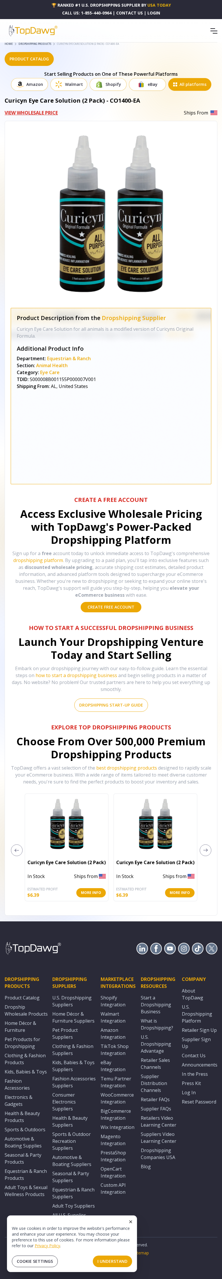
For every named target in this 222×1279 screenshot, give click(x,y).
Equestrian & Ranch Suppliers (73, 1193)
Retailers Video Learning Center (158, 1121)
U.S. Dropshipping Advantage (156, 1044)
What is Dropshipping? (157, 1024)
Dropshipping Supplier (134, 318)
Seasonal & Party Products (23, 1158)
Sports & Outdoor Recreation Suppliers (71, 1141)
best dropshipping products (126, 768)
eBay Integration (113, 1066)
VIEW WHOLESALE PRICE (31, 113)
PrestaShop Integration (113, 1156)
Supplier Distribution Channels (154, 1083)
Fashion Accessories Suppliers (74, 1082)
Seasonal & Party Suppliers (70, 1177)
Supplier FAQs (156, 1109)
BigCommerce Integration (116, 1114)
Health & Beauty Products (22, 1116)
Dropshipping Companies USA (158, 1153)
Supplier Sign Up (196, 1042)
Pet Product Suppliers (65, 1033)
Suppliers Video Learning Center (158, 1137)
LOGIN (153, 13)
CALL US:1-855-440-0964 (87, 13)
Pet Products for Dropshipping (22, 1042)
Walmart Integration (113, 1017)
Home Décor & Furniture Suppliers (73, 1017)
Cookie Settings (35, 1261)
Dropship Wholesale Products (26, 1010)
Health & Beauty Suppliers (70, 1121)
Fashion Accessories (17, 1084)
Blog (146, 1166)
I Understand (112, 1261)
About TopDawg (192, 994)
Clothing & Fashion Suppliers (72, 1049)
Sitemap (141, 1253)
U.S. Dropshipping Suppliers (72, 1001)
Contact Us (194, 1055)
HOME (9, 44)
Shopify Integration (113, 1001)
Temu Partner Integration (116, 1082)
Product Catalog (22, 998)
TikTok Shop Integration (115, 1049)
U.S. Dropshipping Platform (197, 1014)
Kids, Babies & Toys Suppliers (73, 1066)
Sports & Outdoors (25, 1129)
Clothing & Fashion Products (25, 1059)
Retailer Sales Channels (155, 1063)
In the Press (195, 1074)
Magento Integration (113, 1140)
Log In (189, 1092)
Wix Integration (117, 1127)
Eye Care (50, 372)
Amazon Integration (113, 1033)
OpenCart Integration (113, 1172)
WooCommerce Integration (117, 1098)
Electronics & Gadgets (18, 1100)
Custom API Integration (113, 1188)
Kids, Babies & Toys (26, 1072)
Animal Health (52, 365)
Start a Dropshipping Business (156, 1005)
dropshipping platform (38, 560)
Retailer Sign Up (199, 1030)
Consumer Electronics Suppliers (64, 1102)
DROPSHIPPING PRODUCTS (34, 44)
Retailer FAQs (155, 1099)
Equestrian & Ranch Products (26, 1174)
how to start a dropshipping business (76, 675)
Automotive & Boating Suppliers (71, 1160)
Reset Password (199, 1102)
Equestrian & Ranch (69, 358)
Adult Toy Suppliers (73, 1206)
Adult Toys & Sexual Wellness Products (26, 1190)
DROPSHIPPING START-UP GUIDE (111, 705)
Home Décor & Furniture (20, 1026)
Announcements (199, 1065)
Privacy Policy (47, 1245)
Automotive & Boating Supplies (23, 1142)
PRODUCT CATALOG (29, 59)
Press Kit (191, 1083)
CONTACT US (129, 13)
